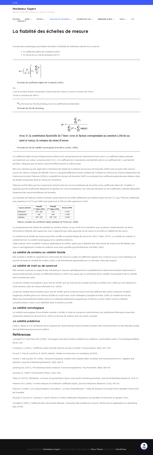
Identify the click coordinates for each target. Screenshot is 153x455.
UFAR (27, 19)
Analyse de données (60, 19)
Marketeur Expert (24, 8)
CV (132, 19)
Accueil (16, 19)
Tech (122, 19)
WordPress (121, 449)
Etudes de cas (84, 19)
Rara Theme (97, 449)
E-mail (15, 3)
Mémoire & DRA (105, 19)
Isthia (40, 19)
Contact (21, 21)
